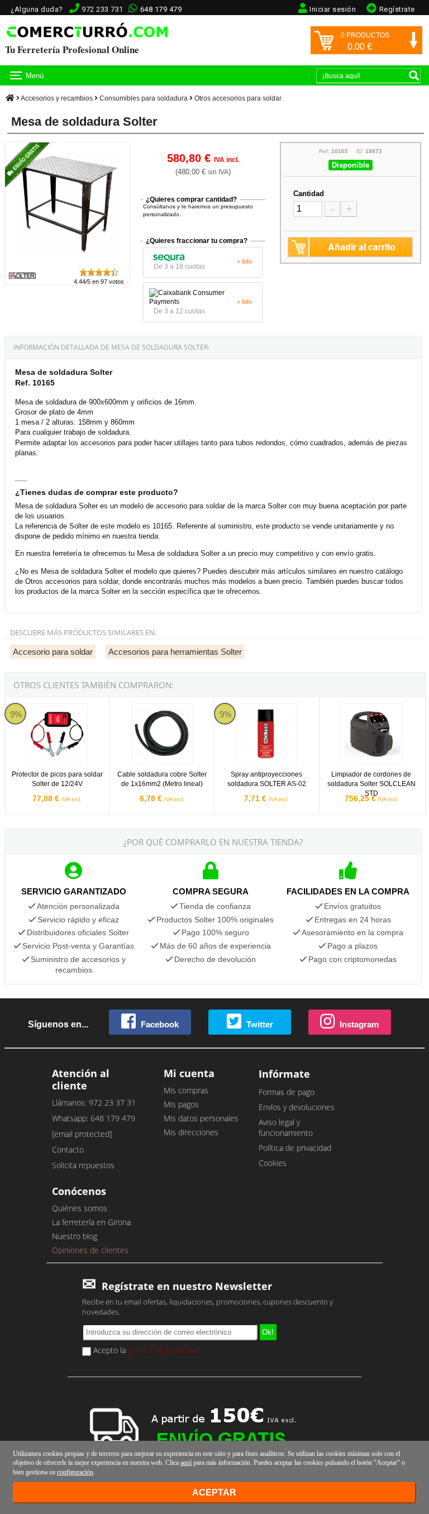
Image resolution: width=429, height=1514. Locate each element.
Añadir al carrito (361, 246)
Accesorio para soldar (53, 651)
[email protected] (82, 1134)
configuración (75, 1472)
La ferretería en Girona (91, 1222)
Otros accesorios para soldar (238, 98)
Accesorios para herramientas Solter (175, 651)
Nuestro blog (74, 1236)
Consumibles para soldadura (143, 98)
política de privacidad (164, 1350)
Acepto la (146, 1350)
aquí (186, 1463)
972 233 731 (102, 9)
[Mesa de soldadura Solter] (67, 261)
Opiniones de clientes (90, 1250)
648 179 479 (161, 9)
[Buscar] (414, 75)
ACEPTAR (214, 1492)
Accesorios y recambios (57, 98)
